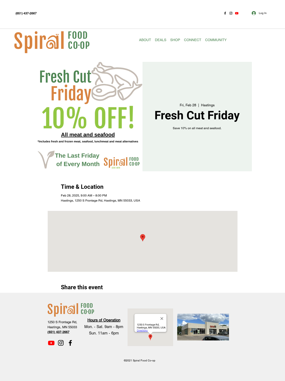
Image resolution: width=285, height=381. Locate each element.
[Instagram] (231, 13)
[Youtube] (237, 13)
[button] (145, 39)
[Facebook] (225, 13)
